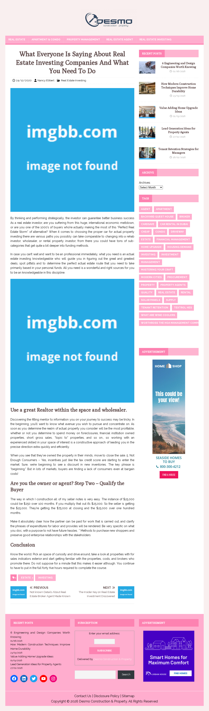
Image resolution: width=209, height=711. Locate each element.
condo (160, 231)
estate (26, 577)
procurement (177, 277)
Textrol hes (183, 307)
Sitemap (128, 696)
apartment (164, 209)
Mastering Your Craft (157, 269)
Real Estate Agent (119, 39)
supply (171, 300)
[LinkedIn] (24, 678)
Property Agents (173, 285)
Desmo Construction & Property (112, 659)
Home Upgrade (151, 247)
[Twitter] (33, 678)
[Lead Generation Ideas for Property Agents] (147, 136)
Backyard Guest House (157, 216)
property (148, 285)
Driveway (177, 231)
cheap (145, 231)
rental (186, 292)
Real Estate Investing (155, 39)
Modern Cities (151, 277)
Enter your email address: (104, 633)
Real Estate (16, 39)
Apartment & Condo (46, 39)
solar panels (150, 300)
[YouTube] (43, 678)
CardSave (147, 224)
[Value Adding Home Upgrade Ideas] (147, 116)
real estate (166, 292)
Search (126, 674)
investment (170, 254)
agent (145, 209)
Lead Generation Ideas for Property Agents (35, 664)
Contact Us (82, 696)
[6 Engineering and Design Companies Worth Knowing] (147, 71)
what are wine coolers (158, 315)
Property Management (83, 39)
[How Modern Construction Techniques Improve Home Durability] (147, 92)
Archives (144, 182)
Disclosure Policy (106, 696)
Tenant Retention (154, 307)
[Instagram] (53, 678)
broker (184, 216)
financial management (173, 239)
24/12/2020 (24, 80)
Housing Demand (179, 247)
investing (45, 577)
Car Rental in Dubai (174, 224)
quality (146, 292)
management (150, 262)
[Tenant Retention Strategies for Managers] (147, 157)
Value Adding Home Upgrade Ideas (31, 656)
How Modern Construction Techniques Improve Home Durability (178, 87)
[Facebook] (14, 678)
